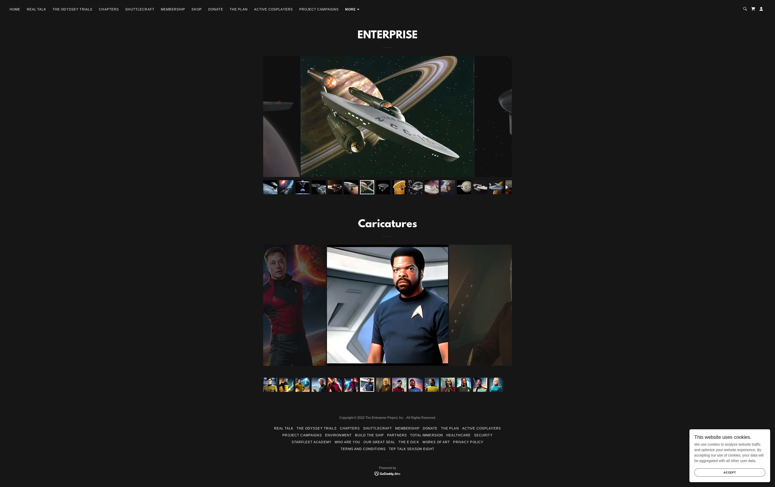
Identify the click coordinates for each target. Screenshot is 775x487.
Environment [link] (338, 435)
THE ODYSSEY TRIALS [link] (72, 9)
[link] (387, 473)
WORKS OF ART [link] (436, 442)
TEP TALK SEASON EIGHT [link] (411, 449)
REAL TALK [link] (36, 9)
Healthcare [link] (458, 435)
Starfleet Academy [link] (311, 442)
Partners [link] (397, 435)
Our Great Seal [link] (379, 442)
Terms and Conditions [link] (363, 449)
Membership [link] (173, 9)
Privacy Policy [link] (468, 442)
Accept (730, 472)
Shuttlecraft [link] (139, 9)
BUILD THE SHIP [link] (369, 435)
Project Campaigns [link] (319, 9)
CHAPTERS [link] (109, 9)
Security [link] (483, 435)
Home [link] (15, 9)
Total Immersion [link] (426, 435)
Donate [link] (215, 9)
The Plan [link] (239, 9)
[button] (352, 9)
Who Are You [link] (347, 442)
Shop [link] (197, 9)
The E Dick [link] (408, 442)
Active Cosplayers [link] (273, 9)
